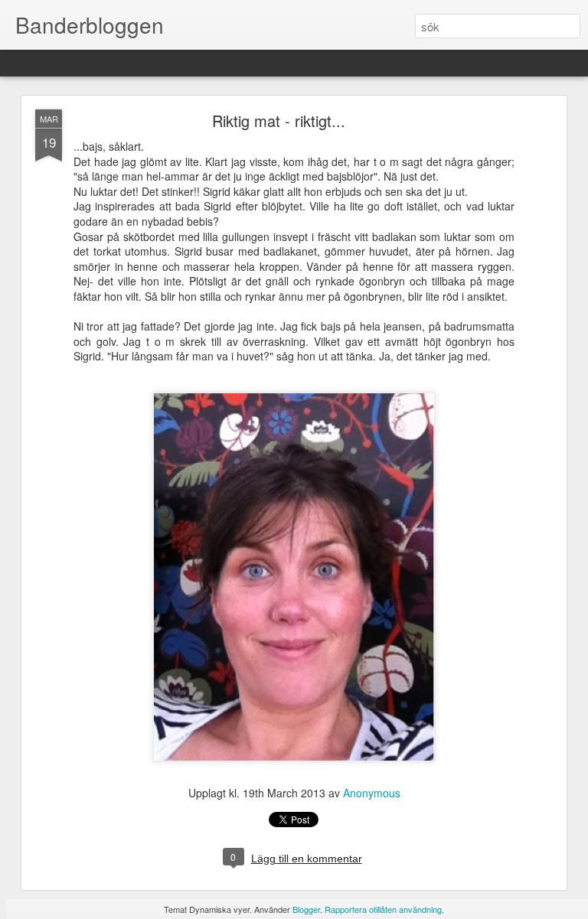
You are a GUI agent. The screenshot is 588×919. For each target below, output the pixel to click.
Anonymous (371, 792)
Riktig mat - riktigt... (278, 120)
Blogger (306, 909)
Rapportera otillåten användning (383, 909)
